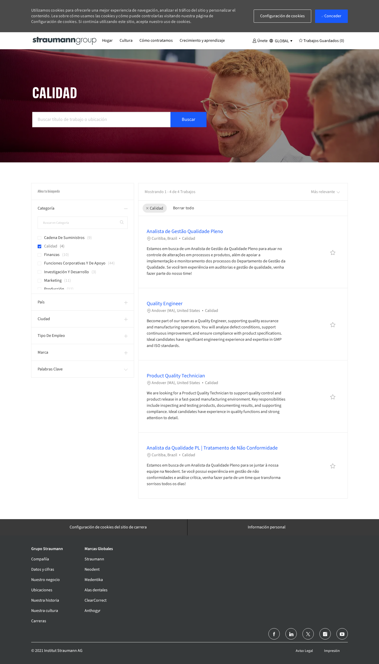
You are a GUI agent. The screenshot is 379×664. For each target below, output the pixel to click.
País (41, 302)
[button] (260, 40)
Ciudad (44, 319)
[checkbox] (333, 252)
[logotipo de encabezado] (64, 40)
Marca (43, 352)
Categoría (46, 208)
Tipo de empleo (51, 335)
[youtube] (342, 634)
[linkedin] (291, 634)
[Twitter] (308, 634)
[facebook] (274, 634)
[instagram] (325, 634)
